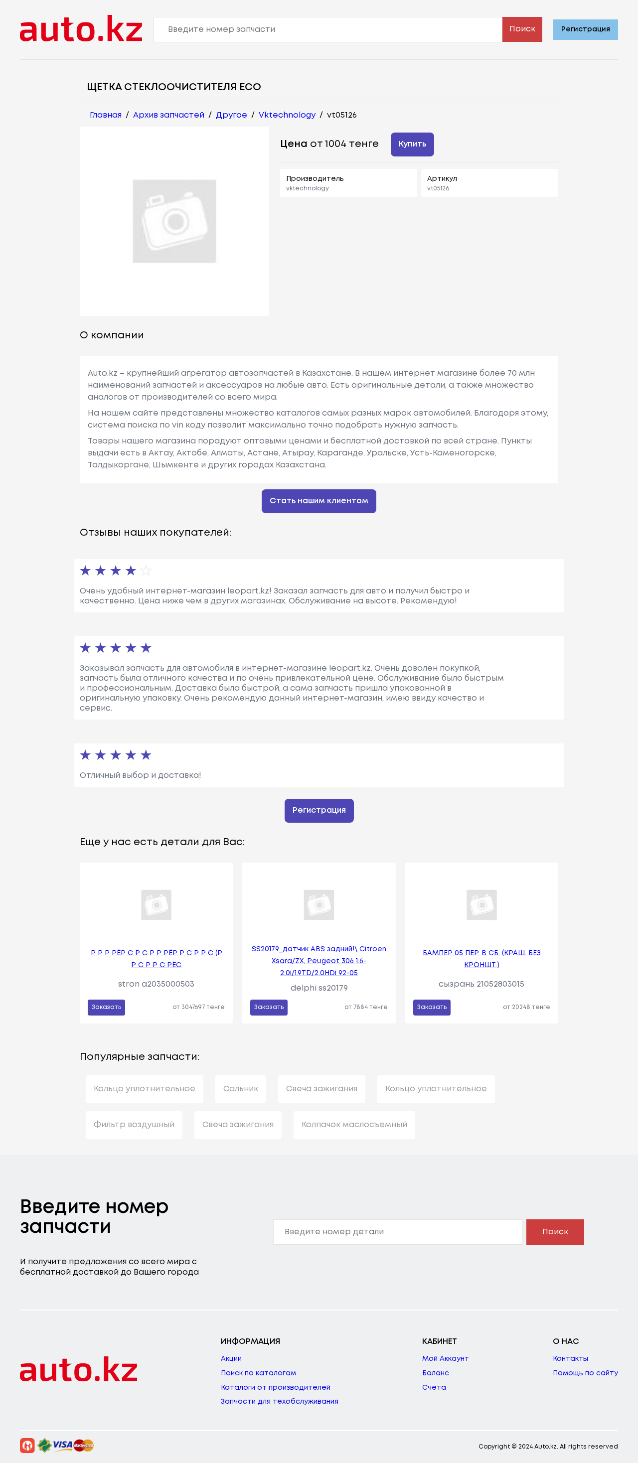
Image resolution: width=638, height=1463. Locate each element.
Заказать (106, 1007)
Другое (231, 115)
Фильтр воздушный (134, 1125)
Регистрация (585, 29)
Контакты (570, 1359)
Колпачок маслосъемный (354, 1125)
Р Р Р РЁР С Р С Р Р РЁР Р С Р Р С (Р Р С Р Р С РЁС (156, 959)
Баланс (435, 1373)
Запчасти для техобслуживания (279, 1402)
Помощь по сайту (585, 1373)
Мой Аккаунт (445, 1359)
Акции (231, 1359)
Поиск (522, 29)
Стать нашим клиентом (319, 501)
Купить (412, 144)
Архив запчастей (168, 115)
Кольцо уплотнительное (144, 1089)
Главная (106, 115)
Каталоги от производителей (275, 1388)
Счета (434, 1388)
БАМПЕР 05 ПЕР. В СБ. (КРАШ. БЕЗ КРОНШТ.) (482, 959)
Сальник (240, 1089)
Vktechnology (287, 115)
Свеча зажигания (321, 1089)
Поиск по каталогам (258, 1373)
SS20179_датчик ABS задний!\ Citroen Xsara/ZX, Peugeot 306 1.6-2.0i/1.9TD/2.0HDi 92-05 (319, 961)
